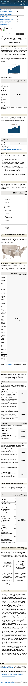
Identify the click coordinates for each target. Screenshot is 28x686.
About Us (2, 682)
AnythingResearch (8, 364)
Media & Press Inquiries (9, 682)
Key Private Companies (5, 22)
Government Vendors (4, 24)
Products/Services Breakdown (6, 14)
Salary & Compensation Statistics (6, 19)
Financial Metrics (3, 17)
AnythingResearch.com (22, 681)
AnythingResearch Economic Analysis (13, 149)
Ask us (12, 667)
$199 (22, 33)
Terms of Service (4, 681)
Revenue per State (4, 16)
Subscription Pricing (22, 1)
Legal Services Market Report (8, 676)
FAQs (16, 3)
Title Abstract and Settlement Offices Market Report (13, 674)
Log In (15, 1)
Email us (21, 3)
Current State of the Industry (5, 9)
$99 (18, 33)
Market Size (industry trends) (6, 11)
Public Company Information (5, 21)
